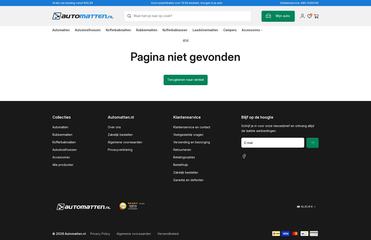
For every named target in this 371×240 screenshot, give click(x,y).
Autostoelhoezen (64, 149)
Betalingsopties (184, 157)
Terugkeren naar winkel (185, 80)
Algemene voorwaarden (125, 142)
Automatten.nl (75, 233)
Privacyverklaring (120, 149)
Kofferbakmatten (64, 142)
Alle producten (62, 165)
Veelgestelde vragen (188, 134)
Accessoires (61, 157)
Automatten (60, 127)
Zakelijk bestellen (120, 134)
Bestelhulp (180, 165)
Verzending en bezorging (191, 142)
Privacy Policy (100, 233)
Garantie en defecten (188, 180)
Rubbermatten (62, 134)
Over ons (114, 127)
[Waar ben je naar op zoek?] (130, 16)
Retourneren (182, 149)
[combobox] (187, 16)
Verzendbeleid (168, 233)
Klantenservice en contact (191, 127)
